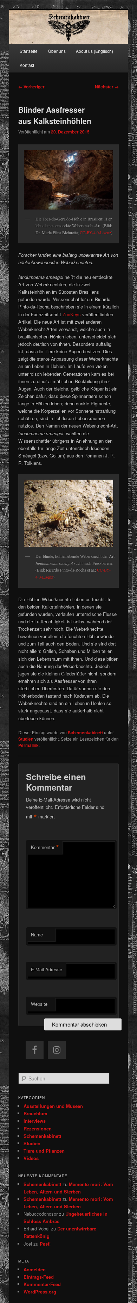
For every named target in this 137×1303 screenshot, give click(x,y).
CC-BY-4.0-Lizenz (95, 232)
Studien (25, 739)
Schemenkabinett (85, 732)
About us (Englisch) (94, 51)
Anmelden (35, 1269)
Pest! (45, 1243)
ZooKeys (72, 314)
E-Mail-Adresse (46, 969)
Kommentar (45, 847)
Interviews (35, 1120)
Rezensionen (38, 1128)
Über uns (57, 51)
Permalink (28, 745)
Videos (31, 1158)
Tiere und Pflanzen (44, 1150)
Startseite (29, 51)
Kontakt (27, 65)
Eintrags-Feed (39, 1276)
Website (39, 1003)
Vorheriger (31, 86)
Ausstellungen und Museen (53, 1106)
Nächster (107, 86)
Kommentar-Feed (42, 1284)
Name (37, 934)
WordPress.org (40, 1291)
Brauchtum (35, 1113)
